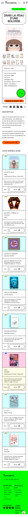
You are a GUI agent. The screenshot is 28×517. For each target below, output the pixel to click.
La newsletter (7, 499)
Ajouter (15, 189)
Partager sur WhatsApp (21, 107)
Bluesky (7, 508)
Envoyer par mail (25, 107)
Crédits (17, 513)
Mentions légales (19, 510)
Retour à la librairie (19, 9)
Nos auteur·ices (7, 490)
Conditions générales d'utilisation (18, 507)
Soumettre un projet (18, 495)
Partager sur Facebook (10, 107)
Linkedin (10, 508)
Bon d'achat (7, 494)
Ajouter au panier (12, 101)
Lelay (12, 68)
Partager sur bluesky (14, 107)
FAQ (5, 496)
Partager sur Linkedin (18, 107)
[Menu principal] (2, 3)
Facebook (4, 508)
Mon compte (18, 490)
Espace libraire (18, 492)
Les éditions (7, 488)
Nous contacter (8, 492)
